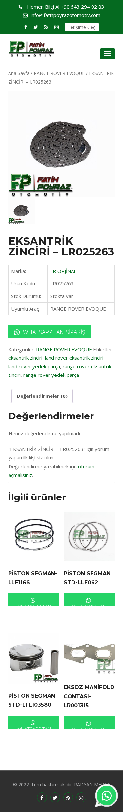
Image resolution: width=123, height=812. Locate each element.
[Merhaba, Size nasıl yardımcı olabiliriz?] (106, 795)
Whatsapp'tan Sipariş (53, 332)
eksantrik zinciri (25, 358)
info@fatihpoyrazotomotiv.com (65, 15)
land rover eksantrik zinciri (74, 358)
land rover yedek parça (34, 366)
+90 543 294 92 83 (65, 6)
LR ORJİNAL (63, 271)
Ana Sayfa (19, 73)
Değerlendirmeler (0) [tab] (42, 396)
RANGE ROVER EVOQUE (59, 73)
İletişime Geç (81, 27)
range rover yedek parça (51, 375)
